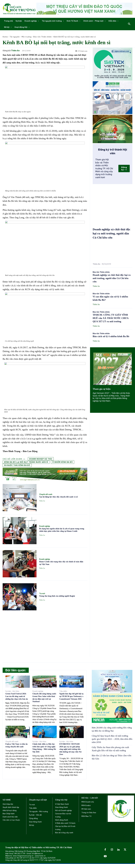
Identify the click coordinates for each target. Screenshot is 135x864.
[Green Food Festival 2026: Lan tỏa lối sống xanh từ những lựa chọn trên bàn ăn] (17, 682)
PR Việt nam (86, 809)
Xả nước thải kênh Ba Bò (17, 465)
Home (5, 37)
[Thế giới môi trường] (19, 9)
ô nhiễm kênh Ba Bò (62, 462)
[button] (129, 24)
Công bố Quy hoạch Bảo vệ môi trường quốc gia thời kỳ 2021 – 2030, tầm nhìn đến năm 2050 (112, 739)
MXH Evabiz (86, 805)
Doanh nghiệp (44, 526)
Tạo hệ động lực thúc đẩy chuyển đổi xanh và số (58, 497)
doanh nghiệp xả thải (40, 459)
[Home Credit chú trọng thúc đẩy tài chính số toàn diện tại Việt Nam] (20, 563)
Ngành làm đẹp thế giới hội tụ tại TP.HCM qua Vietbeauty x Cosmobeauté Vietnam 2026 (71, 696)
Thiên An (15, 51)
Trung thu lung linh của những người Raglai (57, 596)
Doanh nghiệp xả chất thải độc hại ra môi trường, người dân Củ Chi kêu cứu (111, 233)
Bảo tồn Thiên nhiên (42, 37)
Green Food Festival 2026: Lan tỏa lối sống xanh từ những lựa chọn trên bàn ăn (16, 696)
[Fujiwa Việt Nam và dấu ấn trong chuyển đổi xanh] (17, 732)
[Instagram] (111, 849)
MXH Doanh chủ (87, 802)
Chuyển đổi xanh (45, 494)
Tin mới (42, 593)
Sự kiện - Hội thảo (12, 691)
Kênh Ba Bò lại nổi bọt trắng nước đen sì (26, 462)
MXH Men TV (86, 816)
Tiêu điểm (63, 691)
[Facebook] (105, 849)
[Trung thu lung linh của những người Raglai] (20, 596)
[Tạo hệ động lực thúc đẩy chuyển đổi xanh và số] (20, 497)
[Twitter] (125, 849)
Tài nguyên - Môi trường (21, 37)
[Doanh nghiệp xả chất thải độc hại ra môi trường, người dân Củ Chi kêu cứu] (112, 252)
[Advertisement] (45, 632)
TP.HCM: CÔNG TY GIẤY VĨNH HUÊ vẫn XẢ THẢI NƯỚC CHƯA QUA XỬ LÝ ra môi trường (111, 318)
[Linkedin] (118, 849)
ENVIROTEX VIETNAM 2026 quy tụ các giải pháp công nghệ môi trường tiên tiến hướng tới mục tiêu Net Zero (70, 749)
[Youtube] (105, 856)
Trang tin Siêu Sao (88, 813)
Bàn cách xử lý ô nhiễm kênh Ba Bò (111, 336)
